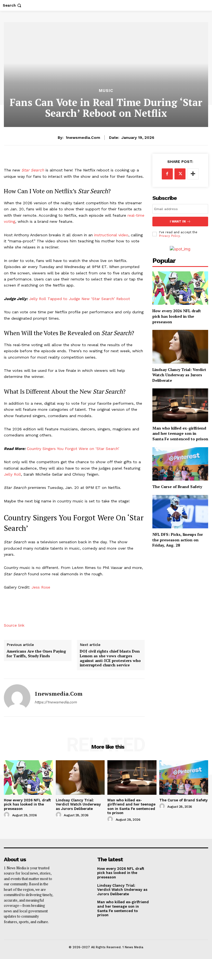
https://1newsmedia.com (56, 702)
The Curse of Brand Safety (177, 486)
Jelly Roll (12, 474)
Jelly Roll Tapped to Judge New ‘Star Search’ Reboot (79, 298)
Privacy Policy (169, 236)
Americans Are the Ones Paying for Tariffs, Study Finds (36, 653)
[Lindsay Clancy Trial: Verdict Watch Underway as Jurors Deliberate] (180, 346)
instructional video (111, 235)
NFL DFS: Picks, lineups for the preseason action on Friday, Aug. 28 (177, 540)
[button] (12, 5)
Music (106, 91)
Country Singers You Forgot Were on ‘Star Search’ (73, 448)
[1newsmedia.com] (17, 697)
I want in (178, 221)
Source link (14, 625)
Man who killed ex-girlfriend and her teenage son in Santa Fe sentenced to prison (180, 433)
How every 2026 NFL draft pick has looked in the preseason (176, 316)
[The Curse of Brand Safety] (180, 464)
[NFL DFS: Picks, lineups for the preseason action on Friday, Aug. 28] (180, 511)
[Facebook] (167, 173)
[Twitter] (180, 173)
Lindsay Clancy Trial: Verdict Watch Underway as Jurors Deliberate (179, 375)
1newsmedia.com (83, 137)
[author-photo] (7, 815)
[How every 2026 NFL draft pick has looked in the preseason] (180, 288)
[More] (193, 173)
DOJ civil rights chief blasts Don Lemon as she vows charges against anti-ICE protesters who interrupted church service (110, 658)
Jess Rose (40, 587)
